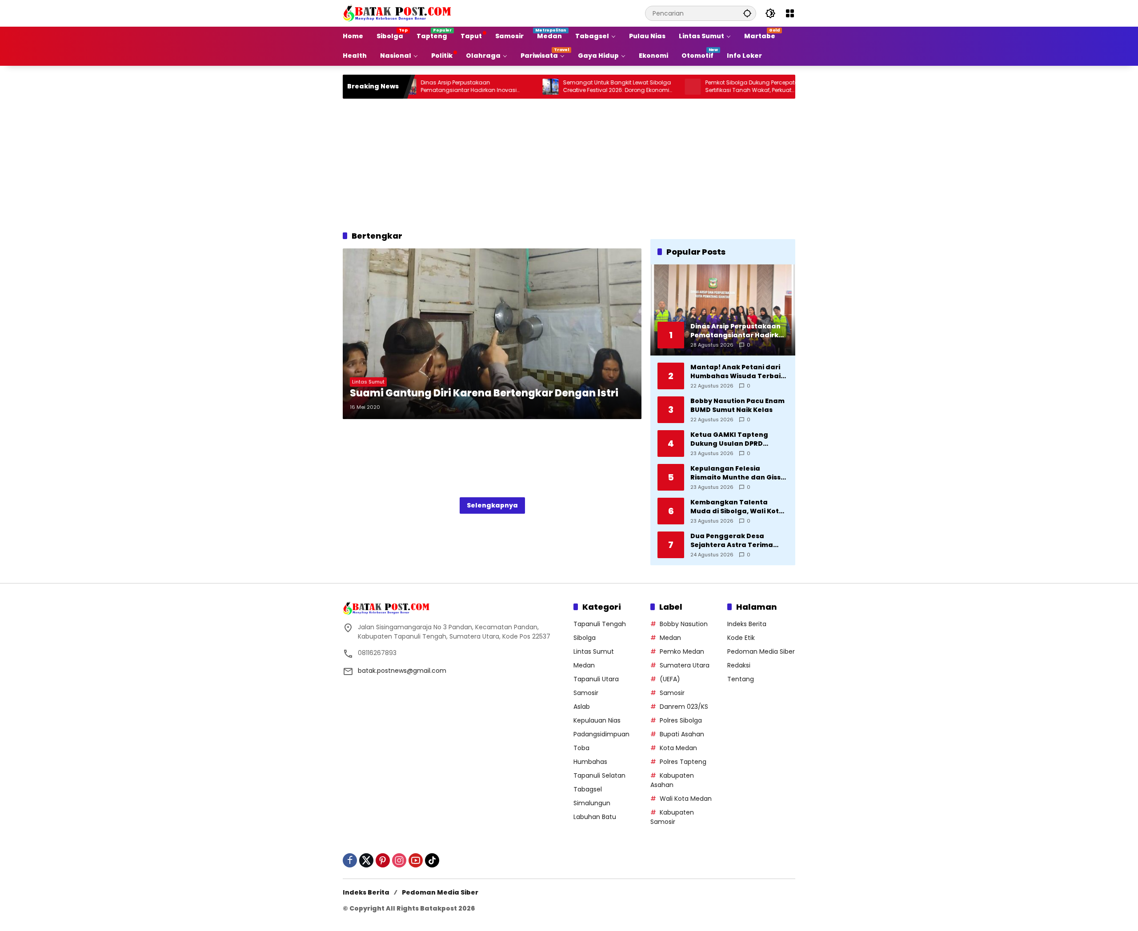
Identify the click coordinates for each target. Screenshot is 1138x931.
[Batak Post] (398, 12)
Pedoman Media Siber (761, 651)
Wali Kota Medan (686, 798)
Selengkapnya (492, 505)
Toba (581, 747)
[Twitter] (366, 860)
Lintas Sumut (368, 381)
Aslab (581, 706)
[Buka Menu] (790, 13)
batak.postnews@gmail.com (402, 670)
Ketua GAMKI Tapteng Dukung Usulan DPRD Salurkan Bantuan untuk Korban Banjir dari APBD (733, 439)
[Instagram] (399, 860)
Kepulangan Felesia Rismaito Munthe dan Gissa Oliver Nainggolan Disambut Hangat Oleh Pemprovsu (737, 473)
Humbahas (590, 761)
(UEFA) (670, 679)
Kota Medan (678, 747)
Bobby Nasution (684, 623)
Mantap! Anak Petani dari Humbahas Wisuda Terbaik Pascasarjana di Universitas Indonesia (739, 371)
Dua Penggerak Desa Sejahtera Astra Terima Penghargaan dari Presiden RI (739, 540)
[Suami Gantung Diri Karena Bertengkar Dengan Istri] (492, 333)
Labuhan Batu (594, 816)
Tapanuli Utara (596, 679)
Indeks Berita (746, 623)
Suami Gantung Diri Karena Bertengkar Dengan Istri (484, 393)
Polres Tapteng (683, 761)
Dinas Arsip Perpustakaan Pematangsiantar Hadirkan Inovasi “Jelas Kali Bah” (431, 86)
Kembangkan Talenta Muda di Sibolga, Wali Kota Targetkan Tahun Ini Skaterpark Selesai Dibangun (737, 506)
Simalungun (591, 803)
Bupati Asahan (682, 734)
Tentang (740, 679)
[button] (747, 13)
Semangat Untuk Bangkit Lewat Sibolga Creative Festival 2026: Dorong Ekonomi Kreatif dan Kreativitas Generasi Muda (579, 86)
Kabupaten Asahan (672, 780)
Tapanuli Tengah (599, 623)
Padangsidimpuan (601, 734)
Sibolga (584, 637)
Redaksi (738, 665)
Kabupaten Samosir (672, 817)
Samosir (585, 692)
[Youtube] (416, 860)
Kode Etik (741, 637)
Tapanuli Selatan (599, 775)
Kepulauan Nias (597, 720)
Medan (584, 665)
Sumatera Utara (684, 665)
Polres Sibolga (681, 720)
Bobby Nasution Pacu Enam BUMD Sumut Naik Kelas (737, 405)
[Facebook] (350, 860)
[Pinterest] (383, 860)
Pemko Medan (682, 651)
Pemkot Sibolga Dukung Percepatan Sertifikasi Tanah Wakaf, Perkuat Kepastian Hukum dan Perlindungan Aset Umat (723, 86)
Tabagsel (587, 789)
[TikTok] (432, 860)
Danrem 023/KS (684, 706)
